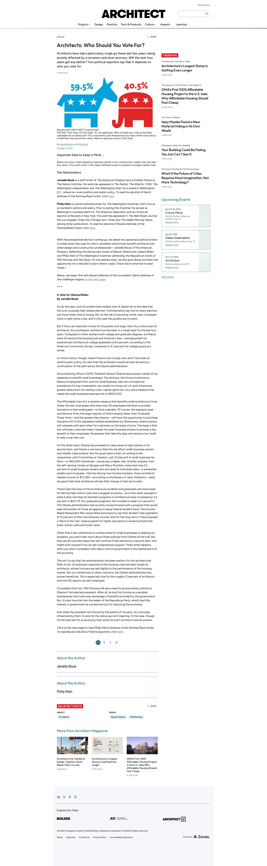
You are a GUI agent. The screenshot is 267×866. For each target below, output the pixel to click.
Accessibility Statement (121, 837)
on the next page (94, 279)
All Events (167, 277)
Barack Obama (118, 717)
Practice (112, 24)
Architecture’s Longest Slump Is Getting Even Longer (104, 761)
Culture (149, 24)
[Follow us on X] (64, 797)
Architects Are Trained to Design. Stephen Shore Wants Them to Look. (71, 761)
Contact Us (84, 837)
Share (153, 37)
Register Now (172, 222)
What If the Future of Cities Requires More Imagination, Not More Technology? (185, 177)
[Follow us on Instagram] (75, 797)
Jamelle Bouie (66, 144)
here (111, 196)
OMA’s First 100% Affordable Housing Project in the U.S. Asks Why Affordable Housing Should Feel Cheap (142, 765)
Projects (83, 24)
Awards (165, 24)
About (60, 837)
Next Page (110, 642)
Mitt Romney (136, 717)
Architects (64, 717)
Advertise (70, 837)
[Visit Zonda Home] (196, 837)
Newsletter (204, 5)
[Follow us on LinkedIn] (59, 797)
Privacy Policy (99, 837)
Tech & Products (131, 24)
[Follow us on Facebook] (70, 797)
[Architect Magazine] (133, 14)
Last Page (116, 642)
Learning (181, 24)
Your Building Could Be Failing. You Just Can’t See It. (183, 152)
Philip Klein (83, 144)
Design (99, 24)
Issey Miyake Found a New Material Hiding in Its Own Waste (180, 126)
